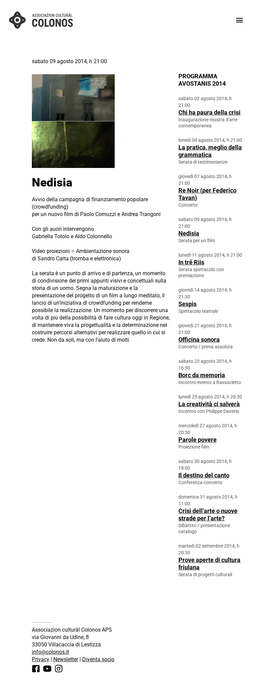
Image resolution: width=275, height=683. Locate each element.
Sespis (187, 303)
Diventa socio (98, 659)
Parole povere (197, 439)
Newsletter (65, 659)
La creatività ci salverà (209, 404)
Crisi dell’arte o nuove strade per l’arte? (207, 514)
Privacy (40, 659)
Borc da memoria (201, 375)
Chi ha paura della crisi (209, 112)
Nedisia (188, 233)
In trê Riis (191, 262)
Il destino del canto (203, 475)
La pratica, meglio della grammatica (210, 151)
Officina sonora (199, 339)
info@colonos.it (50, 652)
